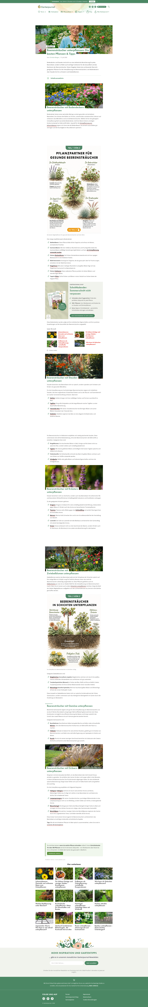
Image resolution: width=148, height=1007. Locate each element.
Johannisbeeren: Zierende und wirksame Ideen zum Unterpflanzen (44, 884)
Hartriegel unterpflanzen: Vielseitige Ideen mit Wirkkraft (82, 906)
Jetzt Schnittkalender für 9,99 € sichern (82, 315)
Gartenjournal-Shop (72, 997)
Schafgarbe (53, 459)
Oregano (52, 505)
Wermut (52, 515)
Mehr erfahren (93, 986)
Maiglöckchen (54, 677)
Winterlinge (53, 687)
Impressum (86, 994)
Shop (90, 12)
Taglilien (52, 403)
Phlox (57, 276)
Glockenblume (59, 255)
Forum (42, 12)
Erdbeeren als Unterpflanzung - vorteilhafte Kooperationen (81, 884)
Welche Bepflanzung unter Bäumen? (43, 904)
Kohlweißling (80, 510)
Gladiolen (53, 414)
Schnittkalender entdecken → (55, 853)
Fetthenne (58, 271)
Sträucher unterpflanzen (78, 586)
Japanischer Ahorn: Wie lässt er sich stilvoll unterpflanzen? (43, 927)
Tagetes (52, 449)
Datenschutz (87, 997)
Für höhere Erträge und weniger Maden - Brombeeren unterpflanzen (64, 884)
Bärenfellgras (54, 811)
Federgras (53, 791)
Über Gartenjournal (102, 12)
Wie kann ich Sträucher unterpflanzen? (103, 882)
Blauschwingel (54, 806)
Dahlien (52, 398)
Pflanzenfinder (67, 12)
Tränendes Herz (55, 409)
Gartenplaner (54, 12)
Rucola (52, 738)
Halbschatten (51, 584)
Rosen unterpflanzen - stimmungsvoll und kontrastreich (83, 927)
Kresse (52, 526)
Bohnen (52, 725)
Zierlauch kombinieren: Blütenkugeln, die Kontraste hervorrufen (63, 927)
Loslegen (92, 1)
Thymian (53, 510)
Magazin (80, 12)
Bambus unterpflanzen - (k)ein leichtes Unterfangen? (104, 927)
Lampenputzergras (56, 798)
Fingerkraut (53, 266)
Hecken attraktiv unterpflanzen (101, 904)
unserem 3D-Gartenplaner (55, 825)
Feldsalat (53, 731)
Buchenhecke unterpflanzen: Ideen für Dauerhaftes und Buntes (63, 906)
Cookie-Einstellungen (90, 1000)
